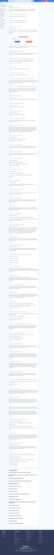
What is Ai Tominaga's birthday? (14, 510)
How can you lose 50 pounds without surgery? (16, 523)
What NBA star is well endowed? (14, 496)
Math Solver (28, 539)
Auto (1, 7)
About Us (40, 533)
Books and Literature (3, 10)
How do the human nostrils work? (14, 513)
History (2, 17)
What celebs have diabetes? (13, 491)
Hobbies (2, 18)
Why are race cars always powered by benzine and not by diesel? (19, 494)
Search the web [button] (17, 41)
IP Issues (40, 542)
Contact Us (40, 534)
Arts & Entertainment (3, 6)
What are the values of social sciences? (15, 507)
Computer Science (16, 542)
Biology (15, 536)
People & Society (3, 23)
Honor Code (28, 534)
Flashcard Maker (29, 536)
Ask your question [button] (29, 41)
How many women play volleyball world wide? (16, 478)
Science (2, 24)
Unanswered (3, 536)
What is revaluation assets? (13, 488)
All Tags (3, 534)
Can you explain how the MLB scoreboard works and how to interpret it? (20, 481)
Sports (1, 27)
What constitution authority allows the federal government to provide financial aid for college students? (22, 502)
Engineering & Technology (2, 14)
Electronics (2, 12)
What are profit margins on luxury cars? (15, 486)
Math (1, 22)
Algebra (15, 533)
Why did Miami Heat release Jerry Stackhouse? (16, 518)
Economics (15, 544)
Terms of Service (41, 536)
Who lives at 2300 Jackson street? (14, 505)
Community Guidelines (30, 533)
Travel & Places (3, 28)
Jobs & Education (3, 19)
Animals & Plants (3, 5)
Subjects (1, 3)
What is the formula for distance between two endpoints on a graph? (19, 472)
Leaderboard (3, 533)
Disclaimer (40, 539)
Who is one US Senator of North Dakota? (15, 499)
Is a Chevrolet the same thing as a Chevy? (15, 515)
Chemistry (15, 534)
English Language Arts (17, 539)
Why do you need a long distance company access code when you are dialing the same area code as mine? (23, 475)
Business (2, 11)
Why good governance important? (14, 483)
